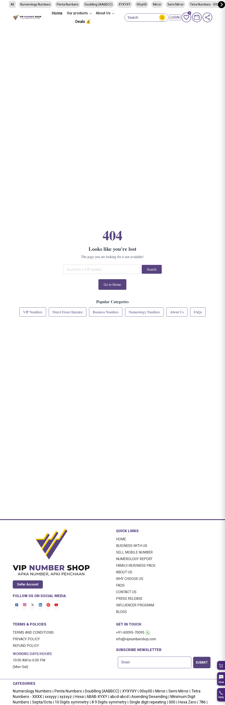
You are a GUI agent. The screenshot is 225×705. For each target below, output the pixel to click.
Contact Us (126, 592)
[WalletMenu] (197, 17)
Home (57, 13)
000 (172, 702)
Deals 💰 (83, 21)
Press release (129, 598)
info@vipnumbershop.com (136, 639)
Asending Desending (149, 696)
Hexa (79, 696)
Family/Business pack (135, 565)
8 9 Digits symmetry (109, 702)
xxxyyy (51, 696)
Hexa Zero (187, 702)
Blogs (121, 612)
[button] (221, 665)
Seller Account (27, 584)
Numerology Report (134, 559)
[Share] (207, 17)
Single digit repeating (147, 702)
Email (125, 662)
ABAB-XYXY (97, 696)
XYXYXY (125, 4)
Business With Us (131, 546)
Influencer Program (135, 605)
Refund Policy (26, 646)
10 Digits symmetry (72, 702)
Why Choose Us (129, 579)
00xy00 (142, 4)
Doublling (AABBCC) (98, 4)
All (12, 4)
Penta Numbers (67, 4)
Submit (202, 662)
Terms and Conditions (33, 632)
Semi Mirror (175, 4)
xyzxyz (66, 696)
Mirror (157, 4)
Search (133, 17)
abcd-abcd (119, 696)
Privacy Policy (26, 639)
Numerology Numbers (35, 4)
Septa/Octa (42, 702)
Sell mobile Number (134, 552)
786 (202, 702)
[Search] (162, 17)
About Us (124, 572)
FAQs (120, 585)
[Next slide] (221, 4)
